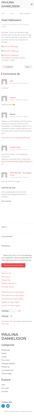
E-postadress (7, 236)
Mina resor (5, 360)
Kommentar (6, 201)
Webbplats (5, 246)
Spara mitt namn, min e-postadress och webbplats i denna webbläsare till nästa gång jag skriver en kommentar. (16, 257)
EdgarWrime (6, 292)
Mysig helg (5, 280)
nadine (13, 98)
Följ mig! (4, 324)
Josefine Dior (15, 147)
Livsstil (3, 26)
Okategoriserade (8, 363)
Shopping (5, 367)
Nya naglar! (19, 292)
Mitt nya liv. (5, 277)
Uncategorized (7, 370)
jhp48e (4, 302)
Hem (3, 385)
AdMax (30, 411)
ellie (11, 81)
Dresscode (5, 350)
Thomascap (6, 299)
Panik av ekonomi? (9, 283)
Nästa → (28, 67)
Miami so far (6, 273)
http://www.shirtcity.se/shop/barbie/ (15, 138)
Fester (3, 353)
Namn (4, 227)
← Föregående (8, 67)
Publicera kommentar (13, 265)
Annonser (5, 388)
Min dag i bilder (7, 287)
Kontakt (4, 391)
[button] (32, 4)
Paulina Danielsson (10, 4)
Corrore (4, 305)
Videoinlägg (6, 373)
